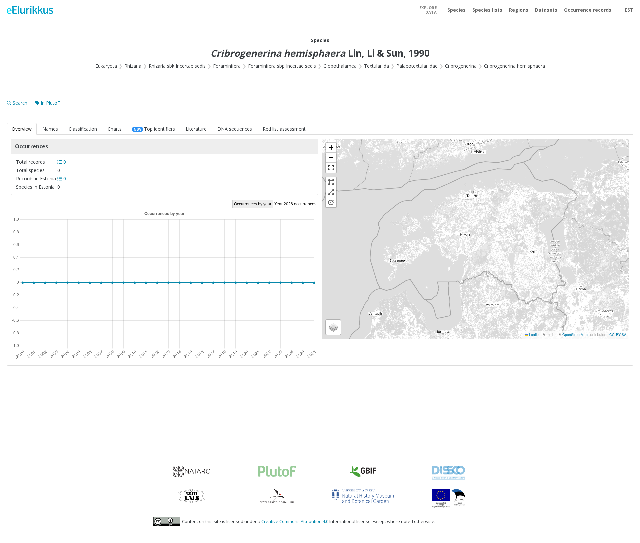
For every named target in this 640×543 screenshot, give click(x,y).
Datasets (546, 10)
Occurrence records (587, 10)
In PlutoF (50, 103)
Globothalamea (340, 66)
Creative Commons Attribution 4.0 (294, 521)
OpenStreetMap (575, 334)
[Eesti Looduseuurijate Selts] (191, 496)
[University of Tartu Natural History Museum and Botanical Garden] (363, 496)
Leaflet (534, 334)
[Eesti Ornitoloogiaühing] (277, 496)
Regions (518, 10)
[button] (331, 148)
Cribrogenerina (461, 66)
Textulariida (376, 66)
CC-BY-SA (617, 334)
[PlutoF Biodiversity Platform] (277, 471)
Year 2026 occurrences (295, 204)
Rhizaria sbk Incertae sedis (177, 66)
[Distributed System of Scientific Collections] (448, 473)
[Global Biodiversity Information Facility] (363, 471)
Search (20, 103)
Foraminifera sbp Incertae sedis (282, 66)
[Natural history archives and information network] (191, 471)
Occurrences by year (252, 204)
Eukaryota (106, 66)
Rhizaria (132, 66)
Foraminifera (227, 66)
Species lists (487, 10)
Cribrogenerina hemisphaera (514, 66)
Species (456, 10)
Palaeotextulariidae (417, 66)
